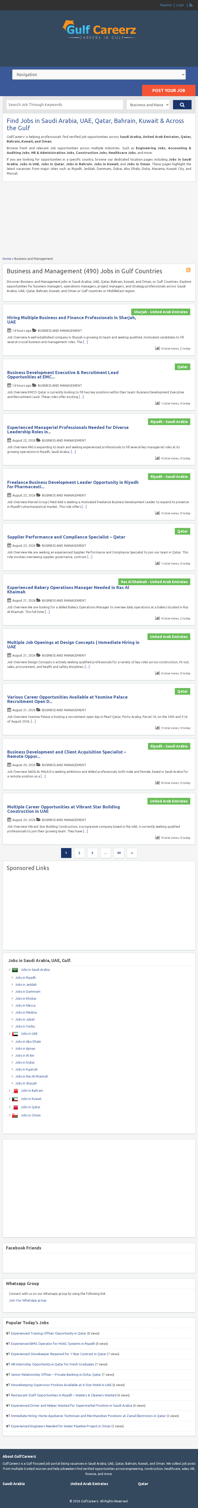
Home (7, 258)
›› (132, 853)
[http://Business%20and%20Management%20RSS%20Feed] (189, 270)
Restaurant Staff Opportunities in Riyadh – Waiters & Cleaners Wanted (64, 1395)
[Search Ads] (182, 104)
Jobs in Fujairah (26, 1069)
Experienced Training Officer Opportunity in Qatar (48, 1333)
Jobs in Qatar (30, 1107)
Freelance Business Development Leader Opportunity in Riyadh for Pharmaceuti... (73, 484)
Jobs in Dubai (25, 1062)
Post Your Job (168, 90)
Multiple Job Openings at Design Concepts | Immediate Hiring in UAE (73, 644)
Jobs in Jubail (25, 1019)
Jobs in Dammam (27, 991)
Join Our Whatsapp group (27, 1300)
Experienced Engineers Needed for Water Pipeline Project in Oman (61, 1426)
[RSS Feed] (191, 5)
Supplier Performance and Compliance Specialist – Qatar (66, 536)
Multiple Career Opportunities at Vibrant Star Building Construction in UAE (63, 809)
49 (119, 853)
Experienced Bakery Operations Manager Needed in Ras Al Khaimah (68, 589)
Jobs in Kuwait (31, 1098)
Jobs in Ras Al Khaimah (31, 1076)
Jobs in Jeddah (26, 984)
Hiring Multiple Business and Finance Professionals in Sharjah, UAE (71, 319)
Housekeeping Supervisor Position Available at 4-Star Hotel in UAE (61, 1385)
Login (180, 5)
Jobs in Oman (30, 1115)
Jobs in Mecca (25, 1005)
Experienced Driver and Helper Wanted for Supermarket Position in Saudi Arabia (71, 1405)
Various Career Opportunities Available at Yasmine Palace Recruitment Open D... (67, 699)
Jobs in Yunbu (25, 1026)
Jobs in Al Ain (24, 1055)
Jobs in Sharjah (26, 1083)
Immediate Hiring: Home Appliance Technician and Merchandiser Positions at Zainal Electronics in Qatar (88, 1416)
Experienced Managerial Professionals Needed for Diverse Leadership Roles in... (68, 429)
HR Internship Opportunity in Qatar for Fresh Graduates (52, 1364)
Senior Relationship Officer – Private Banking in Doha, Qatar (56, 1374)
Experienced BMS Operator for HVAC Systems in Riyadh (53, 1343)
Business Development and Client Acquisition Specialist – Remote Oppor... (66, 754)
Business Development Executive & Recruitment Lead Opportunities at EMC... (63, 374)
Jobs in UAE (29, 1033)
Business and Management (60, 330)
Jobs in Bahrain (31, 1090)
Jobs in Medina (26, 1012)
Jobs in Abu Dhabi (28, 1041)
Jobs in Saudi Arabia (35, 969)
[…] (85, 342)
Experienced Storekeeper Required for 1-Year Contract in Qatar (58, 1354)
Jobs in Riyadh (25, 977)
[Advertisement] (99, 57)
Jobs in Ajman (25, 1048)
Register (166, 5)
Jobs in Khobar (26, 998)
